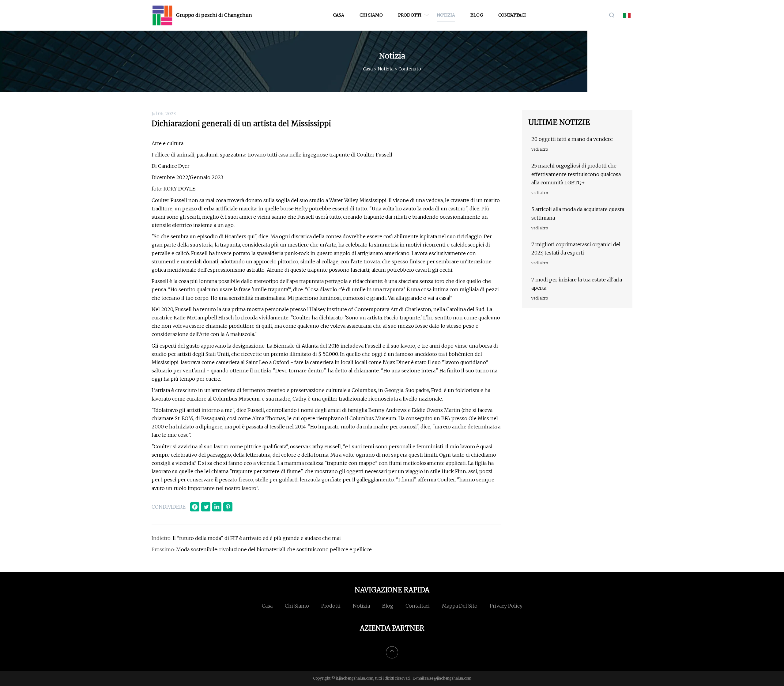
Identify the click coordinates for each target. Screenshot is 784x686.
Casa (338, 15)
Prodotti (409, 15)
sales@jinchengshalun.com (448, 678)
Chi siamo (371, 15)
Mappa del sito (459, 606)
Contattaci (512, 15)
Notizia (446, 15)
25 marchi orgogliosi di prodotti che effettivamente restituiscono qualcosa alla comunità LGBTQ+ (576, 174)
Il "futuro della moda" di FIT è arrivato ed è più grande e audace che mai (257, 538)
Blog (476, 15)
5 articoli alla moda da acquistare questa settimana (577, 213)
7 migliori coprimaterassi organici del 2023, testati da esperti (575, 248)
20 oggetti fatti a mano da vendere (572, 139)
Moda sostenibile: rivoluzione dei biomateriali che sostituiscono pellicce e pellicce (274, 549)
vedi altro (539, 149)
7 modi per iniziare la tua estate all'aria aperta (576, 284)
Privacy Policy (506, 606)
